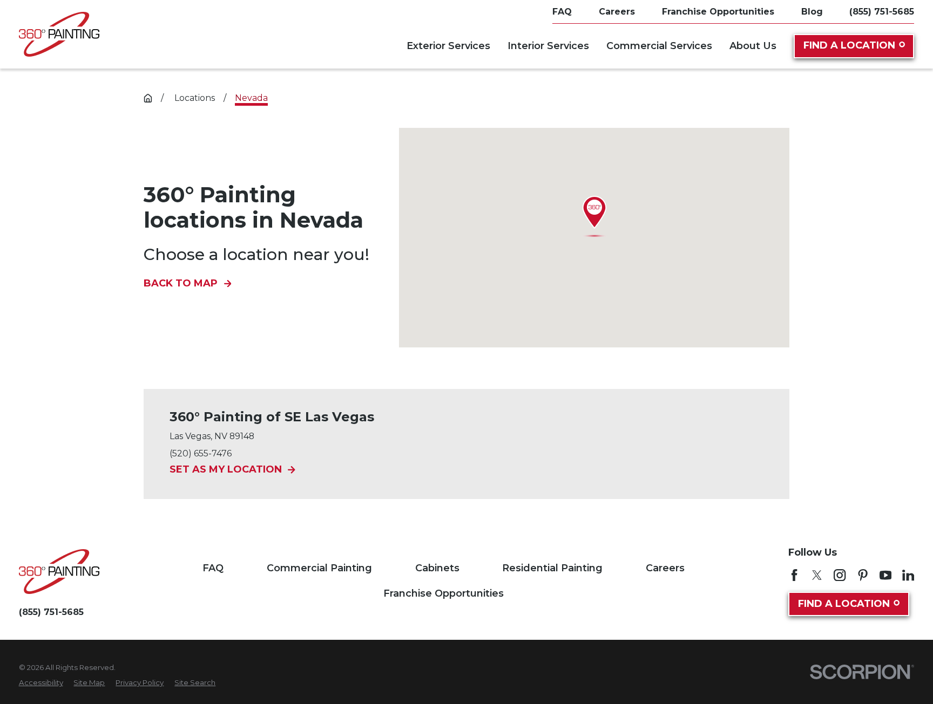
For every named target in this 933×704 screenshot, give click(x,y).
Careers (665, 568)
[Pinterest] (863, 575)
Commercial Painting (319, 568)
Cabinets (437, 568)
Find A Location (849, 45)
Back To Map (181, 284)
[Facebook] (794, 575)
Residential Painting (552, 568)
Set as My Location (226, 470)
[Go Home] (148, 98)
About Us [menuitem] (752, 46)
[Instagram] (840, 575)
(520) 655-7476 (201, 453)
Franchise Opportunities (443, 593)
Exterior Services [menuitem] (448, 46)
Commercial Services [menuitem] (659, 46)
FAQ (213, 568)
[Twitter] (817, 575)
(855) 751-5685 (881, 12)
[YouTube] (885, 575)
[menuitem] (41, 683)
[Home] (59, 34)
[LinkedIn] (908, 575)
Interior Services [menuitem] (548, 46)
